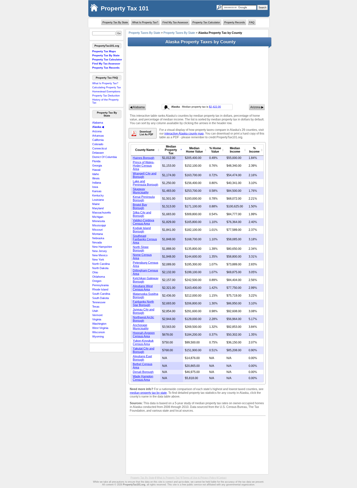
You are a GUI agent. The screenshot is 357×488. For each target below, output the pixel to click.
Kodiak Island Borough (142, 230)
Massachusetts (101, 212)
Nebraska (98, 238)
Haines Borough (143, 157)
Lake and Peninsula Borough (145, 183)
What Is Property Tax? (145, 22)
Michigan (97, 216)
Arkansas (98, 135)
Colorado (97, 144)
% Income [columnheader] (254, 150)
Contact (222, 477)
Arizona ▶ (256, 107)
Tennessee (98, 302)
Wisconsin (98, 332)
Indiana (96, 182)
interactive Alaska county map (184, 133)
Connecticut (99, 148)
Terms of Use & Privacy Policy (199, 477)
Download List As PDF (146, 133)
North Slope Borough (141, 248)
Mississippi (99, 225)
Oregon (96, 280)
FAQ (251, 22)
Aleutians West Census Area (143, 288)
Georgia (97, 165)
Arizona (97, 131)
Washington (99, 323)
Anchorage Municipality (141, 327)
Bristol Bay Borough (140, 206)
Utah (95, 310)
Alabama (97, 122)
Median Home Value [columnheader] (194, 150)
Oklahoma (98, 276)
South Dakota (100, 298)
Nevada (97, 242)
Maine (96, 204)
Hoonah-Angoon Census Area (144, 334)
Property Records (234, 22)
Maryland (98, 208)
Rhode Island (100, 289)
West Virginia (100, 327)
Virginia (96, 319)
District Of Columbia (104, 157)
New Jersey (99, 251)
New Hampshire (102, 246)
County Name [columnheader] (145, 149)
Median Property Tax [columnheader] (171, 150)
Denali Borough (143, 372)
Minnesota (98, 221)
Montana (97, 233)
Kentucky (98, 195)
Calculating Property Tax (106, 87)
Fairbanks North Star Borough (143, 303)
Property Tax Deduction (106, 95)
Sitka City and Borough (142, 214)
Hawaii (96, 169)
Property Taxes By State (144, 32)
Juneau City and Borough (143, 311)
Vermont (97, 315)
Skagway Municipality (141, 191)
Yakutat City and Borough (143, 350)
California (98, 139)
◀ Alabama (137, 107)
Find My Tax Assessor (175, 22)
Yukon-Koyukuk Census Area (143, 342)
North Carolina (101, 263)
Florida (96, 161)
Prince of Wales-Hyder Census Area (143, 166)
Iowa (95, 186)
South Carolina (101, 293)
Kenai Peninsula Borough (144, 198)
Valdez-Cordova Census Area (143, 222)
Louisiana (98, 199)
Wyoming (98, 336)
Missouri (97, 229)
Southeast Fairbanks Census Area (145, 239)
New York (98, 259)
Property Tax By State (115, 22)
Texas (95, 306)
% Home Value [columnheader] (215, 150)
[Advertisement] (197, 75)
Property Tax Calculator (206, 22)
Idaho (95, 174)
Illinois (96, 178)
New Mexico (99, 255)
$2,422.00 (215, 106)
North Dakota (100, 268)
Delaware (98, 152)
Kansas (97, 191)
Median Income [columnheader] (235, 150)
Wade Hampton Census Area (143, 378)
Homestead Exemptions (106, 91)
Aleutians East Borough (142, 358)
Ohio (95, 272)
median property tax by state (148, 392)
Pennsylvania (100, 285)
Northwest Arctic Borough (143, 319)
